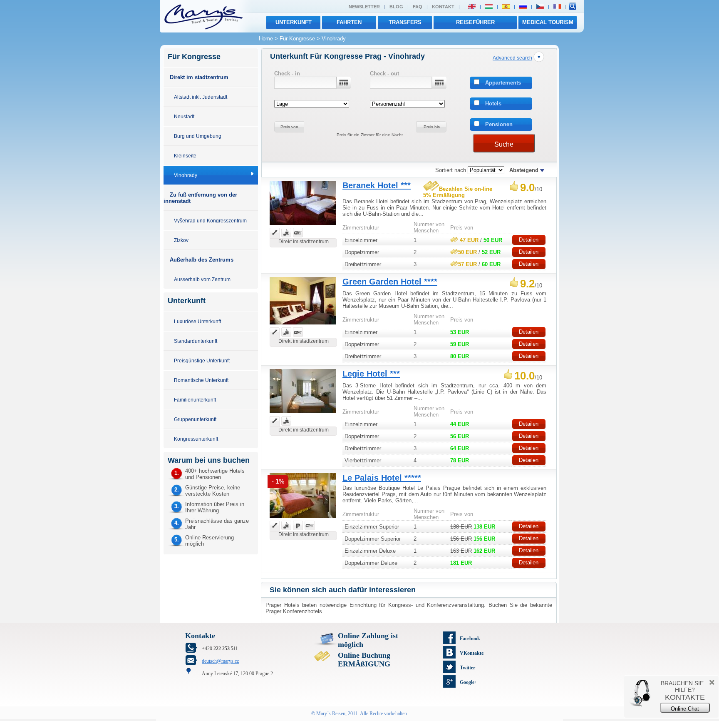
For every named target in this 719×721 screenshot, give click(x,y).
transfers (405, 22)
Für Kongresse (297, 38)
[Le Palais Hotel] (303, 519)
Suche (503, 144)
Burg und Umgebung (197, 136)
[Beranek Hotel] (303, 226)
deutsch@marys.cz (220, 661)
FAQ (417, 6)
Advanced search (512, 57)
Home (266, 38)
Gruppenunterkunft (195, 419)
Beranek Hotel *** (376, 185)
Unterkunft (293, 22)
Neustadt (184, 116)
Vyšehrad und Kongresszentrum (210, 220)
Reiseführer (475, 22)
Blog (396, 6)
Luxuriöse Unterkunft (197, 321)
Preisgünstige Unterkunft (202, 360)
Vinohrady (185, 175)
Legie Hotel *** (371, 373)
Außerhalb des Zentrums (201, 260)
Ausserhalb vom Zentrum (202, 279)
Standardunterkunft (195, 341)
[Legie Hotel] (303, 414)
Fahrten (349, 22)
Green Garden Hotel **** (389, 281)
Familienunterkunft (195, 399)
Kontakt (443, 6)
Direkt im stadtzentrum (199, 77)
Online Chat (685, 709)
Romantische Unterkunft (201, 380)
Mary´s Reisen (330, 713)
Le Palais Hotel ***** (381, 477)
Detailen (528, 240)
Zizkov (181, 240)
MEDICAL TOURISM (547, 22)
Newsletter (364, 6)
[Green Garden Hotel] (303, 325)
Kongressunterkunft (196, 439)
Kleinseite (185, 155)
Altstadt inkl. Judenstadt (200, 97)
